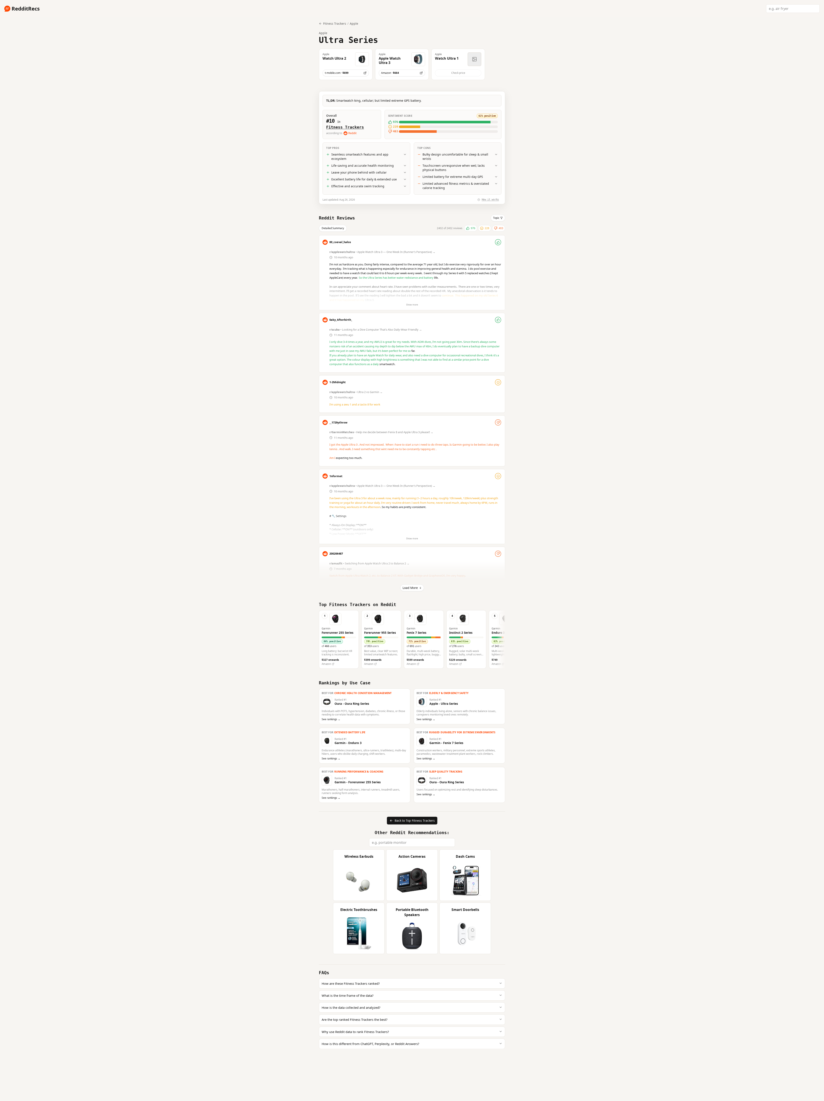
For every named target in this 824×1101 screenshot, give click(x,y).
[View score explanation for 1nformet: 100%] (498, 476)
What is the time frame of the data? (347, 995)
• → (382, 252)
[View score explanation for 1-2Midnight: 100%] (498, 382)
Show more (412, 304)
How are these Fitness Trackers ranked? (351, 983)
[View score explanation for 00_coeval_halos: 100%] (498, 242)
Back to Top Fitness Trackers (415, 820)
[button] (346, 64)
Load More (410, 588)
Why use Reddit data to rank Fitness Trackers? (355, 1032)
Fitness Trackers (345, 127)
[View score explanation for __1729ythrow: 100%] (498, 422)
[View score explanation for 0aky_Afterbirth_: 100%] (498, 319)
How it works (490, 199)
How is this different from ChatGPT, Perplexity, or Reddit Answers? (370, 1044)
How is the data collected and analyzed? (351, 1007)
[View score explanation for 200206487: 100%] (498, 553)
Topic (496, 218)
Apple (354, 23)
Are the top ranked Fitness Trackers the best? (354, 1019)
